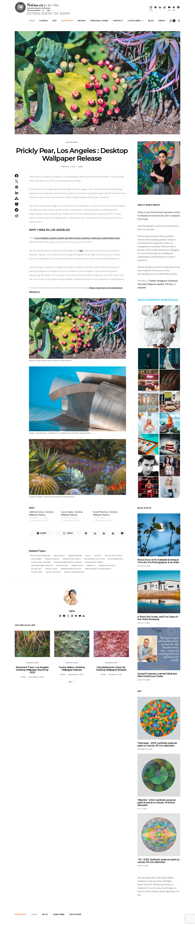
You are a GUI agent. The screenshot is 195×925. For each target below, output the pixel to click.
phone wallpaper (107, 565)
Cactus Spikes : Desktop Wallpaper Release (72, 668)
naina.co (91, 565)
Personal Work (99, 20)
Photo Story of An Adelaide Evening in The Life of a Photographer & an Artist (158, 561)
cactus (98, 556)
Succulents (37, 572)
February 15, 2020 (68, 167)
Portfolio (67, 20)
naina (80, 167)
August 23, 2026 (143, 566)
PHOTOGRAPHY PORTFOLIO (157, 300)
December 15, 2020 (36, 677)
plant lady (37, 569)
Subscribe (58, 914)
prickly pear (51, 569)
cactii (88, 556)
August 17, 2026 (143, 623)
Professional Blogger (71, 569)
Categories (134, 20)
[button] (70, 682)
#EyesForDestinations (40, 556)
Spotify (160, 284)
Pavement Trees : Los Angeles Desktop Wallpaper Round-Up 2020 (32, 670)
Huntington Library (94, 562)
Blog (151, 20)
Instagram (162, 280)
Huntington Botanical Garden (68, 562)
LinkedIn (141, 287)
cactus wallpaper (114, 556)
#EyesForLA (60, 556)
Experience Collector (94, 559)
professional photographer (98, 569)
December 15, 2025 (144, 749)
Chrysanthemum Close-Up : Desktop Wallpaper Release (111, 668)
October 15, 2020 (115, 674)
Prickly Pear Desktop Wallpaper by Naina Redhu (50, 361)
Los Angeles (62, 565)
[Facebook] (178, 8)
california (37, 559)
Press (161, 20)
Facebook (173, 280)
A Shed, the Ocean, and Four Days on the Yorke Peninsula (157, 618)
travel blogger (54, 572)
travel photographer (74, 572)
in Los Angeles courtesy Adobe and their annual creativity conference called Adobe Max (77, 238)
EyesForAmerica (116, 559)
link (81, 250)
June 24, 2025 (142, 866)
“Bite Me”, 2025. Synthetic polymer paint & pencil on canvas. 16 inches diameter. (156, 803)
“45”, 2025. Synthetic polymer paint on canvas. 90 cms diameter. (158, 860)
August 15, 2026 (143, 680)
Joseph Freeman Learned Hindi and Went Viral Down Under (157, 675)
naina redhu (77, 565)
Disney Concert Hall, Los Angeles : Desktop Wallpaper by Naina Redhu (60, 433)
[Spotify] (155, 8)
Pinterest (151, 284)
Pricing (82, 20)
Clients (43, 20)
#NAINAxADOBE (72, 142)
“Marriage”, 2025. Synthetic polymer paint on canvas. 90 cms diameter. (157, 744)
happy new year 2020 (41, 562)
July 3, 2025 (142, 809)
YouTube (141, 284)
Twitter (152, 280)
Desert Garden (52, 559)
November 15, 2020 (75, 674)
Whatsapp (75, 914)
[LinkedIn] (160, 8)
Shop (32, 20)
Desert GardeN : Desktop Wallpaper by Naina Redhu (51, 497)
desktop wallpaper (72, 559)
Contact (118, 20)
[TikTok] (165, 8)
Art (54, 20)
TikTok (168, 284)
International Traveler (42, 565)
